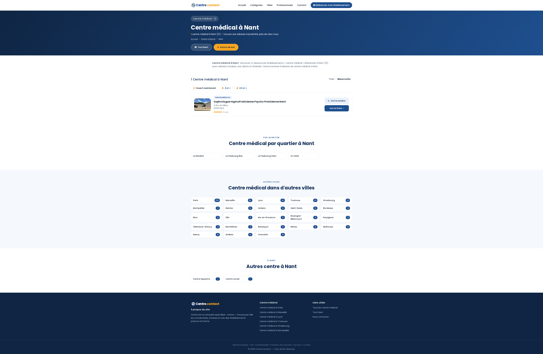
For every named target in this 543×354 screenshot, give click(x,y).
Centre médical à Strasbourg (274, 325)
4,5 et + (243, 88)
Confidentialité (262, 345)
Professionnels (285, 5)
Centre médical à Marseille (273, 312)
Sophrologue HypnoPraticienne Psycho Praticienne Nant (250, 101)
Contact (301, 5)
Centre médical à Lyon (271, 316)
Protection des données (281, 345)
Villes (269, 5)
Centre (208, 5)
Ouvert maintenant (206, 88)
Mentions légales (240, 345)
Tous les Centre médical (325, 307)
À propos (297, 345)
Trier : (332, 79)
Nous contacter (321, 316)
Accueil (242, 5)
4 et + (227, 88)
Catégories (256, 5)
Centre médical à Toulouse (273, 321)
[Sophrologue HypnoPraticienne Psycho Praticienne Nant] (202, 104)
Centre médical (208, 39)
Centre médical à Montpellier (274, 330)
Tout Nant (203, 47)
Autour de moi (227, 47)
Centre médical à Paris (271, 307)
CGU (252, 345)
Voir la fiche (336, 108)
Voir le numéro (338, 100)
